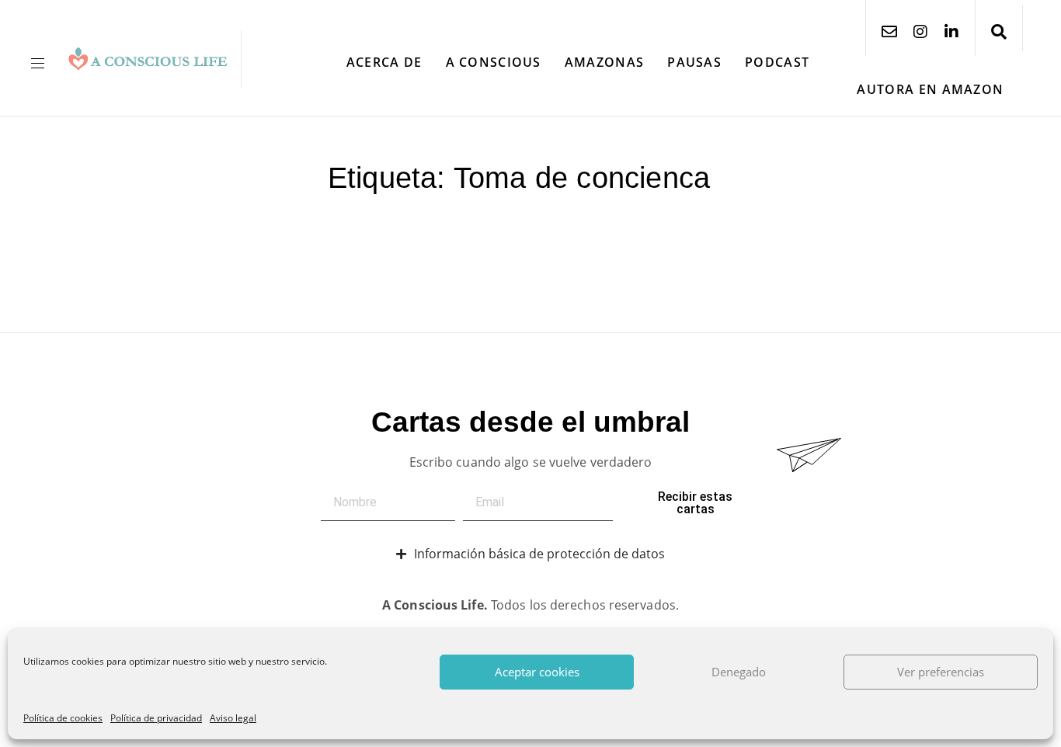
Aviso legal (233, 717)
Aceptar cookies (537, 671)
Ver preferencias (940, 671)
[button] (43, 63)
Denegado (738, 671)
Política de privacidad (156, 717)
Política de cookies (63, 717)
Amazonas (604, 62)
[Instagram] (920, 32)
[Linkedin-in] (951, 32)
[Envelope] (889, 32)
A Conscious (493, 62)
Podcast (777, 62)
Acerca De (384, 62)
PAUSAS (694, 62)
